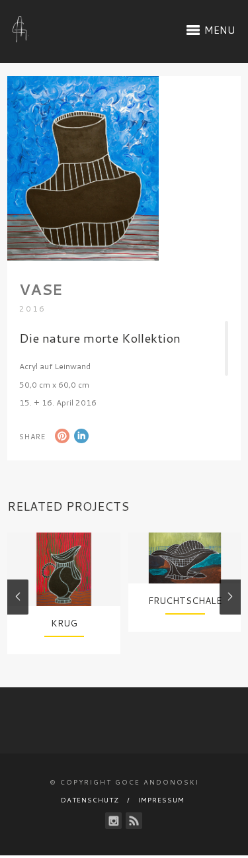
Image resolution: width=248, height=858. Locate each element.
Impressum (161, 799)
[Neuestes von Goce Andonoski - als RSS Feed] (134, 820)
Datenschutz (90, 799)
